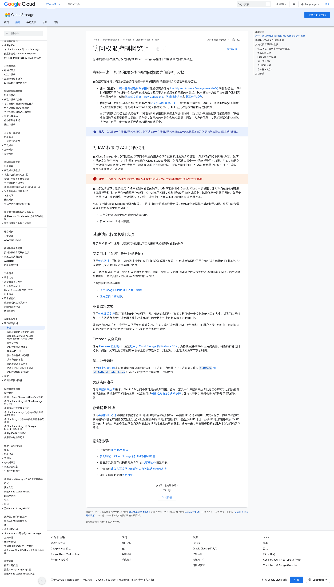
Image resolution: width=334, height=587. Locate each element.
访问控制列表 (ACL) (163, 103)
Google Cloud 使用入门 (205, 548)
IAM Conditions (153, 96)
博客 (265, 543)
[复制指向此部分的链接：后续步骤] (112, 441)
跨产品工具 (74, 4)
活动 (265, 548)
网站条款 (88, 579)
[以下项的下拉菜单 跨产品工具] (84, 4)
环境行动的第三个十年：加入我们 (137, 579)
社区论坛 (127, 543)
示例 (44, 22)
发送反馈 (232, 49)
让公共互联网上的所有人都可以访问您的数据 (138, 468)
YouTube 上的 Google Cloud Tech (281, 565)
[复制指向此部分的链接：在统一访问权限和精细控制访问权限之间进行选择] (188, 73)
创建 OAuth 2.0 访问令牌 (166, 393)
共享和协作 (149, 462)
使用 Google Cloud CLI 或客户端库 (121, 290)
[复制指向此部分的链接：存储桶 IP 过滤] (118, 408)
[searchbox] (23, 33)
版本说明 (127, 554)
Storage (127, 39)
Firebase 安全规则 (110, 346)
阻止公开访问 (106, 368)
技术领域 (51, 4)
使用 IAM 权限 (119, 450)
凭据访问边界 (106, 389)
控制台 (283, 4)
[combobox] (254, 4)
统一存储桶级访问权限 (133, 88)
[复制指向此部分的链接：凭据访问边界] (117, 382)
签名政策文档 (106, 313)
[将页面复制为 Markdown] (158, 49)
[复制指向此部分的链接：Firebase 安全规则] (124, 339)
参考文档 (31, 22)
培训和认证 (199, 565)
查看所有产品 (58, 543)
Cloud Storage (22, 15)
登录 (327, 4)
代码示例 (197, 554)
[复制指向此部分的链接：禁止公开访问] (117, 361)
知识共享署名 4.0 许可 (140, 512)
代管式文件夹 (133, 96)
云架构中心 (199, 559)
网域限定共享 (174, 96)
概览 (6, 22)
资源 (56, 22)
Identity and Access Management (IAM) (194, 88)
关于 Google (57, 579)
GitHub (196, 543)
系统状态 (127, 559)
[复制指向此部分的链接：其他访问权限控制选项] (137, 235)
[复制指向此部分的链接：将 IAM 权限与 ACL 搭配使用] (149, 148)
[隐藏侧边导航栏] (41, 580)
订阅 (296, 579)
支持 (124, 548)
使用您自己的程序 (111, 296)
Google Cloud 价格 (61, 548)
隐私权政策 (73, 579)
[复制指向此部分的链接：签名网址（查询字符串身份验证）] (148, 254)
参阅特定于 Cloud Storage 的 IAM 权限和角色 (127, 456)
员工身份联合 (193, 96)
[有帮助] (233, 39)
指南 (17, 22)
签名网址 (103, 260)
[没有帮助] (238, 39)
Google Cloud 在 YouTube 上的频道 (282, 559)
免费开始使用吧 (317, 15)
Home (96, 39)
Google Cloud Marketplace (65, 554)
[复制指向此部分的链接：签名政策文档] (117, 307)
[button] (22, 41)
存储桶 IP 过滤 (107, 415)
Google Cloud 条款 (106, 579)
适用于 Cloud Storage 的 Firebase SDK (153, 346)
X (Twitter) (269, 554)
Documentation (111, 39)
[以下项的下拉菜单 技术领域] (60, 4)
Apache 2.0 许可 (193, 512)
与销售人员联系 (59, 559)
